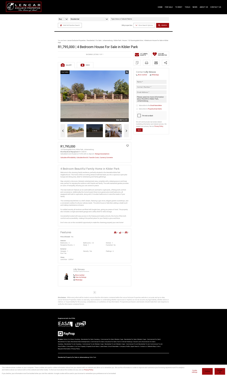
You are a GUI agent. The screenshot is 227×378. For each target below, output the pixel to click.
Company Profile (125, 346)
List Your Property (80, 346)
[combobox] (140, 19)
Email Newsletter (156, 105)
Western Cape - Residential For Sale (125, 339)
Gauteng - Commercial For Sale (104, 339)
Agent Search (135, 346)
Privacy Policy (158, 126)
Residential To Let (144, 344)
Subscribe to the (150, 105)
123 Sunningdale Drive (135, 40)
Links (158, 346)
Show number (79, 275)
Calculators (70, 346)
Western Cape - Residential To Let (105, 344)
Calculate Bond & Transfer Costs (88, 157)
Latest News (103, 346)
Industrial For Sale (110, 341)
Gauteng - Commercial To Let (85, 344)
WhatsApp (78, 280)
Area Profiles (62, 346)
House (124, 40)
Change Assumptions (102, 154)
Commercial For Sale (97, 341)
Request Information (64, 349)
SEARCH (164, 25)
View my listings (80, 277)
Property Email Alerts (155, 109)
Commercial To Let (156, 344)
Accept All (219, 371)
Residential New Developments (80, 341)
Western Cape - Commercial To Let (127, 344)
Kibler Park (117, 40)
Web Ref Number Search (71, 25)
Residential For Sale (64, 341)
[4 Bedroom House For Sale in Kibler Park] (94, 96)
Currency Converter (106, 157)
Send (139, 130)
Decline (207, 371)
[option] (113, 130)
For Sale (98, 40)
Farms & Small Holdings (124, 341)
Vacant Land (137, 341)
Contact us (143, 346)
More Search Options (146, 25)
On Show (71, 339)
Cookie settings (194, 371)
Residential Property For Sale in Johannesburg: (73, 357)
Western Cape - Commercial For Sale (148, 339)
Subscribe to (150, 109)
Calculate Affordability (68, 157)
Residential (90, 40)
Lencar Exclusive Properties (76, 40)
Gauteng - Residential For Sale (84, 339)
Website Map (152, 346)
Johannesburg (108, 40)
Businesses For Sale (148, 341)
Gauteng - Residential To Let (66, 344)
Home (65, 339)
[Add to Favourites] (127, 146)
